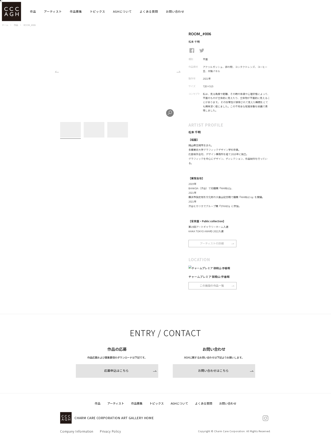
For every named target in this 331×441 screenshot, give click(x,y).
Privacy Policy (110, 431)
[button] (178, 73)
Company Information (76, 431)
